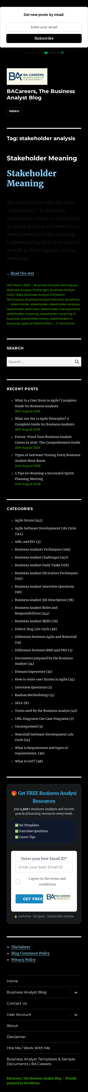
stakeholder (39, 304)
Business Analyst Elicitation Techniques (46, 573)
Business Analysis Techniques (55, 285)
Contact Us (17, 1003)
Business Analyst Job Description (41, 600)
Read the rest (22, 273)
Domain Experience (30, 672)
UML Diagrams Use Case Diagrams (42, 719)
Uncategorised (26, 726)
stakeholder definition (23, 309)
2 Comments (65, 323)
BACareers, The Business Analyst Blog (41, 94)
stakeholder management (60, 309)
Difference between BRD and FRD (41, 650)
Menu (14, 111)
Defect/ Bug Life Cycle (32, 629)
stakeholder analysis (64, 304)
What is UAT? (25, 761)
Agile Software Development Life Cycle (45, 528)
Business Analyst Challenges (28, 290)
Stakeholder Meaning (42, 158)
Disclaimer (20, 947)
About (12, 1026)
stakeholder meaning (23, 314)
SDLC (19, 703)
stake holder (20, 304)
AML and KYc (25, 542)
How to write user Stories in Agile (41, 679)
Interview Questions (31, 687)
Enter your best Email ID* (44, 858)
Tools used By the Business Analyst (42, 711)
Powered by (33, 52)
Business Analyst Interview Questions (52, 299)
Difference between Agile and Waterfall (46, 637)
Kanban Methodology (32, 695)
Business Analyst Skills (33, 621)
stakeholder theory (35, 318)
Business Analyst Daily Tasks (37, 565)
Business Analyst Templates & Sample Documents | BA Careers (41, 1061)
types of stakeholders (36, 323)
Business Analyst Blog (26, 992)
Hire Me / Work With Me (28, 1048)
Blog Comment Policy (30, 953)
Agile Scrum (24, 520)
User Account (19, 1014)
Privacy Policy (23, 959)
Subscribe (44, 38)
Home (12, 981)
